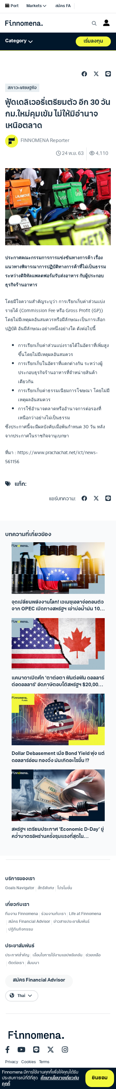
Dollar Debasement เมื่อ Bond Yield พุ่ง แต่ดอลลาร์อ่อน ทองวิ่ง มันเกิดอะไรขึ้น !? (58, 757)
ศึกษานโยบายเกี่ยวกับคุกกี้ (40, 1081)
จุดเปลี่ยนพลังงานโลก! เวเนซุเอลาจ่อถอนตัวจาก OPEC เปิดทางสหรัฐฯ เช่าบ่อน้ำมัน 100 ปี (58, 606)
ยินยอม (100, 1078)
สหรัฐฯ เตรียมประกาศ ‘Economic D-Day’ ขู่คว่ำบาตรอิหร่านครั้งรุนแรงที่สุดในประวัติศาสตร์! (58, 833)
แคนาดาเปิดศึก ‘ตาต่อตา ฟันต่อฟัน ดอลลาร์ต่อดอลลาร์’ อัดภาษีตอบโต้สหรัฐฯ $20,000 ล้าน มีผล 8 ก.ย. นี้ (58, 682)
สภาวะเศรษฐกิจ (22, 88)
